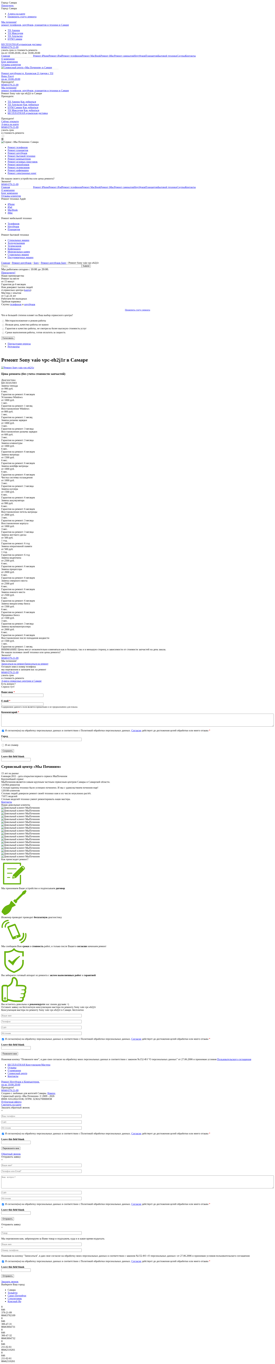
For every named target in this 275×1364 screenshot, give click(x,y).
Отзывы (12, 1067)
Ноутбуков (139, 55)
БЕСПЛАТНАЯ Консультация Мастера (29, 1064)
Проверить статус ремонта (22, 16)
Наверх (51, 1093)
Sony (36, 262)
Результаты (14, 346)
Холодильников (16, 243)
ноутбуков (29, 304)
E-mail (5, 701)
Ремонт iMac (107, 55)
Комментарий (10, 712)
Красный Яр (14, 1301)
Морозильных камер (19, 251)
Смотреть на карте (11, 1104)
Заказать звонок (9, 1281)
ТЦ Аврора (14, 30)
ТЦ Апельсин (15, 36)
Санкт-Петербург (17, 1295)
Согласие (136, 730)
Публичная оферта (11, 1101)
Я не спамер (11, 745)
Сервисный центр (17, 1073)
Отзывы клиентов (11, 64)
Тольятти (13, 1292)
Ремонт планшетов (18, 150)
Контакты (190, 55)
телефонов (15, 304)
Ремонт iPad (55, 55)
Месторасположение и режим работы (25, 320)
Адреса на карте (16, 13)
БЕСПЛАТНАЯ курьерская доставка (21, 44)
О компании (8, 58)
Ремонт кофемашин (18, 170)
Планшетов (151, 55)
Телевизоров (14, 246)
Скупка (181, 55)
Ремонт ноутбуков (17, 153)
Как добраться (28, 101)
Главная (5, 55)
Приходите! (8, 272)
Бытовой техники (167, 55)
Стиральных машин (18, 240)
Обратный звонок (11, 1154)
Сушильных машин (18, 254)
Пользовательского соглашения (234, 1059)
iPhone (11, 204)
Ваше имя (8, 692)
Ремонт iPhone (41, 55)
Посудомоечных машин (20, 257)
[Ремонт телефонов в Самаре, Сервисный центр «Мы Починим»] (26, 67)
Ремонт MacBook (91, 55)
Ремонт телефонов (72, 55)
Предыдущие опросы (19, 343)
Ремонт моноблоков (18, 164)
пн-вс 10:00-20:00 (10, 79)
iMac (10, 212)
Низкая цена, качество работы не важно (27, 324)
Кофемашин (14, 248)
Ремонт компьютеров (19, 158)
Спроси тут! (7, 686)
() (9, 84)
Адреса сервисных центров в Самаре (21, 681)
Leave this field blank (12, 756)
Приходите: (7, 5)
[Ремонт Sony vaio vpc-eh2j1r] (17, 367)
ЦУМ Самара (15, 39)
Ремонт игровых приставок (23, 161)
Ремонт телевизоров (19, 167)
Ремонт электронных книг (22, 173)
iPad (10, 207)
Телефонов (13, 223)
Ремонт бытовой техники (21, 156)
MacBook (13, 210)
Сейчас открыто (10, 121)
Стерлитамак (15, 1298)
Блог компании (9, 61)
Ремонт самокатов (124, 55)
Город (4, 736)
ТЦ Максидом (15, 33)
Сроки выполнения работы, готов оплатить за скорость (35, 332)
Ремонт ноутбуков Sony (53, 262)
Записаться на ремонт (13, 663)
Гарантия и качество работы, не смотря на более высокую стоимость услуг (46, 328)
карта (27, 290)
